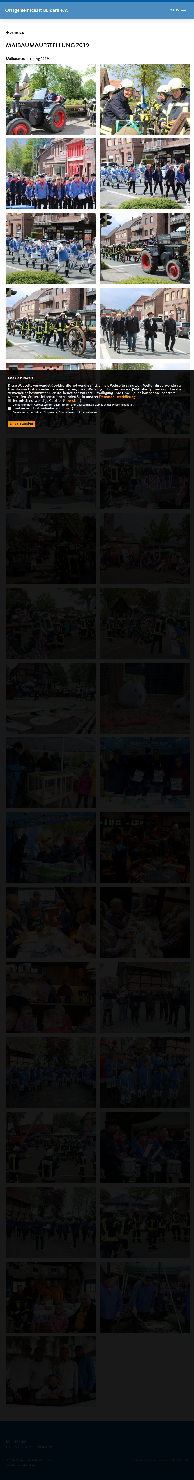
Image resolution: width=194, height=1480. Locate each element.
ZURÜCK (16, 33)
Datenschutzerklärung (117, 397)
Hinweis (65, 408)
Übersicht (72, 401)
